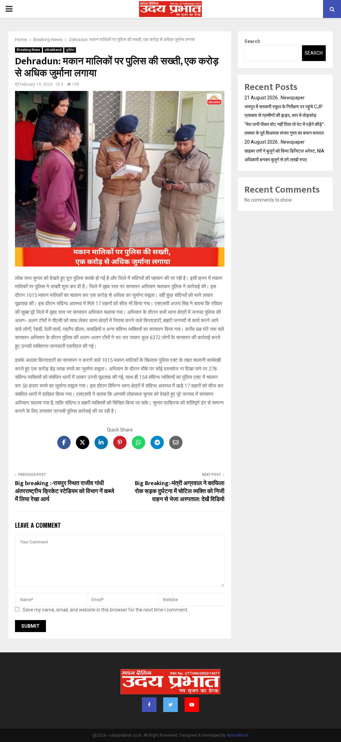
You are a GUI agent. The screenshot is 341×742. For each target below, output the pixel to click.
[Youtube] (191, 704)
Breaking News (28, 50)
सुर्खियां (70, 50)
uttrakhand (53, 50)
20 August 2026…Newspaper (274, 142)
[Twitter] (170, 704)
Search (252, 41)
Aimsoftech (237, 735)
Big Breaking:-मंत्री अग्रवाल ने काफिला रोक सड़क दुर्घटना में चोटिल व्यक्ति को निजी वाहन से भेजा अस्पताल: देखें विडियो (179, 491)
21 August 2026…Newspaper (274, 97)
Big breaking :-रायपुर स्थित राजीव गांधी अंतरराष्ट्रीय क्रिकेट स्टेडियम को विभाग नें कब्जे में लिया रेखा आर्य (64, 491)
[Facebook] (149, 704)
